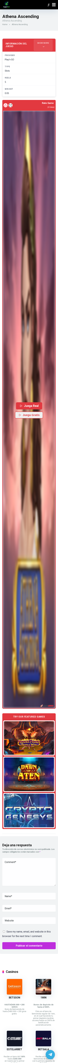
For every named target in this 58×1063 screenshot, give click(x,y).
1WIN (43, 997)
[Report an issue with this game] (6, 105)
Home (4, 24)
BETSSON (14, 997)
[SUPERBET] (6, 4)
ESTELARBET (14, 1049)
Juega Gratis (31, 415)
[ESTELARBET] (14, 1045)
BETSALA (43, 1049)
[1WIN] (43, 993)
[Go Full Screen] (11, 105)
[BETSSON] (14, 993)
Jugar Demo (29, 738)
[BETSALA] (43, 1045)
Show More (43, 43)
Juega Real (31, 406)
